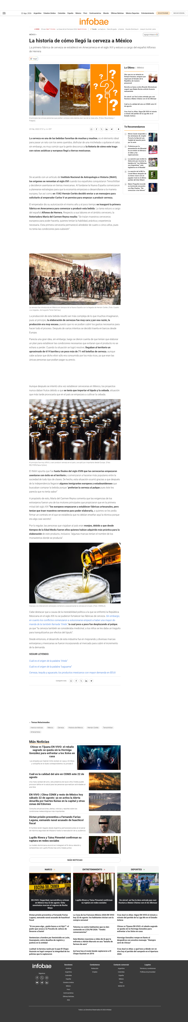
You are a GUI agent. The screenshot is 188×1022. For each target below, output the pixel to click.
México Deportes (132, 13)
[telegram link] (42, 982)
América (68, 968)
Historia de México (75, 728)
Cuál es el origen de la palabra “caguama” (50, 666)
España (70, 13)
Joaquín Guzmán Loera (148, 29)
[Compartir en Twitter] (101, 129)
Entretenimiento (147, 13)
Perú (85, 13)
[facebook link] (37, 977)
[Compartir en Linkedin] (106, 129)
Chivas (48, 29)
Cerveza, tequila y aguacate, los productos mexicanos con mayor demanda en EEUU (72, 672)
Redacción (94, 968)
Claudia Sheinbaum (132, 29)
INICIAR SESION (178, 13)
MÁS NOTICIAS (74, 860)
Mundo (106, 13)
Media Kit (121, 986)
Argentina (37, 13)
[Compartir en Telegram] (112, 129)
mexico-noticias (37, 728)
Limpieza (121, 29)
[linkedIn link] (47, 982)
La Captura (101, 29)
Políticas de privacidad (147, 972)
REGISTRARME (163, 13)
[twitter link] (42, 977)
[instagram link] (47, 977)
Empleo (94, 972)
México (78, 13)
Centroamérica (95, 13)
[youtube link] (37, 982)
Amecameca (35, 732)
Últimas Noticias (117, 13)
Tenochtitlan (108, 728)
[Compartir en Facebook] (96, 129)
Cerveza (61, 728)
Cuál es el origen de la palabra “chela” (48, 660)
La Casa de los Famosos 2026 (72, 29)
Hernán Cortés (92, 728)
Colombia (61, 13)
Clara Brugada (112, 29)
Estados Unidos (50, 13)
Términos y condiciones (148, 968)
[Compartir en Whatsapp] (91, 129)
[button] (4, 13)
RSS (68, 1000)
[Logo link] (94, 21)
